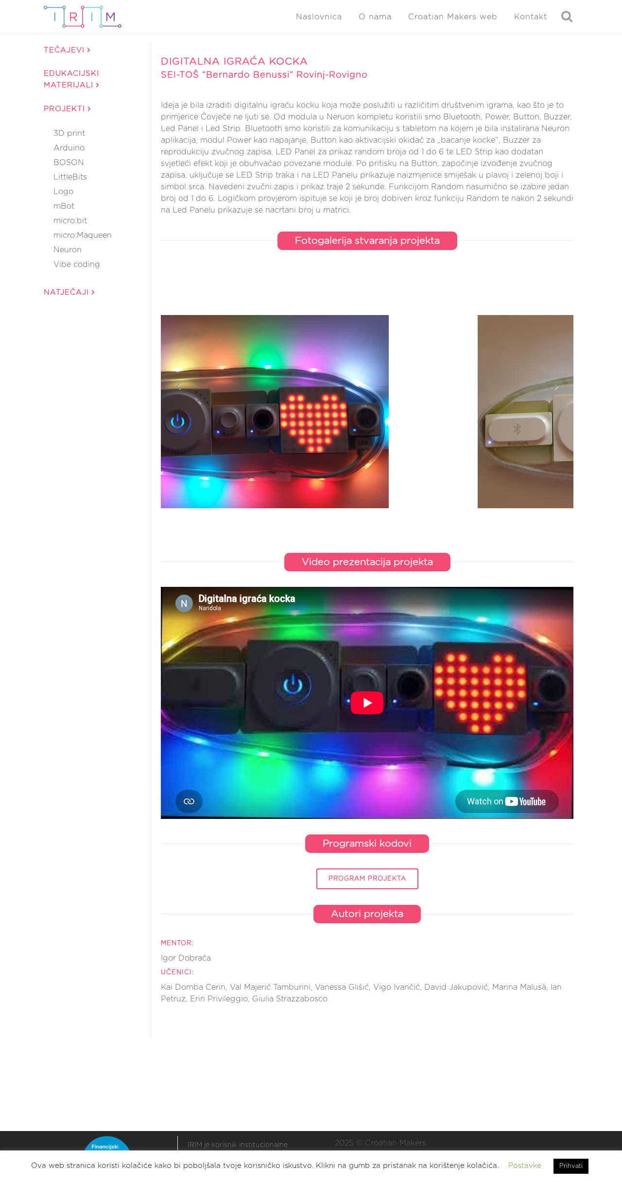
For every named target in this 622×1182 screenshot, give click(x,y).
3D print (69, 133)
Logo (63, 192)
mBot (63, 206)
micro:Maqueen (82, 235)
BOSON (68, 162)
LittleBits (70, 177)
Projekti (66, 109)
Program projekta (367, 879)
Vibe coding (76, 264)
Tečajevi (65, 50)
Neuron (67, 250)
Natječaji (68, 292)
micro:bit (70, 221)
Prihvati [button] (571, 1166)
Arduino (69, 148)
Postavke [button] (524, 1165)
